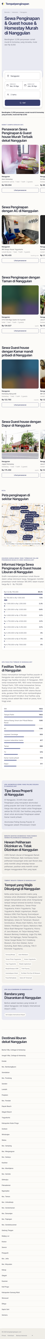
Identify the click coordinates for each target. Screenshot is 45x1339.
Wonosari (5, 1298)
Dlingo (4, 1304)
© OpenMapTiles (20, 544)
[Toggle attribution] (42, 543)
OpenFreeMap (10, 544)
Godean (4, 1129)
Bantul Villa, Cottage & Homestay (13, 1050)
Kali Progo (5, 1287)
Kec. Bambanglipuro (9, 1067)
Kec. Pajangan (7, 1219)
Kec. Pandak (6, 1101)
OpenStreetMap (36, 544)
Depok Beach (6, 1106)
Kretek (4, 1061)
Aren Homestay (7, 179)
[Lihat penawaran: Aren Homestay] (20, 159)
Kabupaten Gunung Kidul (11, 1292)
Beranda (7, 12)
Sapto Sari (5, 1309)
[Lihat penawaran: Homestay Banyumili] (20, 374)
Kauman (5, 1281)
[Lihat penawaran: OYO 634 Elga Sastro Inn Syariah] (20, 300)
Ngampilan (5, 1191)
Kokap (4, 1270)
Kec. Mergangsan (8, 1151)
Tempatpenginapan (17, 3)
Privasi (4, 1335)
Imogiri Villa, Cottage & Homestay (14, 1055)
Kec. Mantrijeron (7, 1168)
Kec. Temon (6, 1196)
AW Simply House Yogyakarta (12, 249)
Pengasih (5, 1253)
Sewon (4, 1247)
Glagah (4, 1275)
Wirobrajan (6, 1134)
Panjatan (5, 1095)
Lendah (4, 1089)
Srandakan (6, 1072)
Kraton (4, 1242)
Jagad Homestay (8, 464)
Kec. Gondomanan (8, 1208)
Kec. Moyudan (7, 1264)
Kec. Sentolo (6, 1174)
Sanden (4, 1084)
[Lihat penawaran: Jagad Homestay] (20, 444)
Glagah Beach (7, 1112)
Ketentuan (11, 1335)
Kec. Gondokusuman (9, 1225)
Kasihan (4, 1163)
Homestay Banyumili (9, 394)
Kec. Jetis (5, 1258)
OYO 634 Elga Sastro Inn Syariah (13, 320)
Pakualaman (6, 1185)
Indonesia (15, 12)
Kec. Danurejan (7, 1213)
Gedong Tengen (7, 1230)
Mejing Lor (5, 1236)
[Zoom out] (42, 509)
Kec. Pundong (7, 1078)
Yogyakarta (6, 1117)
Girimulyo (5, 1180)
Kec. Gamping (7, 1146)
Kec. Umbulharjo (7, 1202)
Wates (4, 1140)
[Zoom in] (42, 506)
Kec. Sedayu (6, 1157)
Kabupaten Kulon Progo (10, 1123)
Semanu (5, 1315)
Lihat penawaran (20, 190)
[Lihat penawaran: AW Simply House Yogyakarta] (20, 229)
